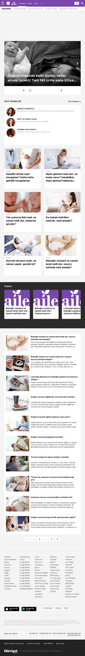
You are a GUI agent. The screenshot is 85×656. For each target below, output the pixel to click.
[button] (41, 141)
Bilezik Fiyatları (40, 581)
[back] (8, 3)
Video (6, 575)
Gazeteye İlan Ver (74, 633)
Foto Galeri (69, 567)
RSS (66, 608)
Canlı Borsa (39, 565)
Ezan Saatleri (55, 581)
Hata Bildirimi (48, 643)
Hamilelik (22, 3)
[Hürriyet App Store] (11, 609)
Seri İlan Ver (33, 633)
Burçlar (52, 562)
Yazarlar (7, 581)
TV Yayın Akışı (55, 578)
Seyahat (7, 578)
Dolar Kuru (38, 559)
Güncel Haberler (10, 559)
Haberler (7, 557)
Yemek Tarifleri (40, 589)
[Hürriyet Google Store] (28, 609)
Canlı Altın (38, 578)
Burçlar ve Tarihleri (72, 594)
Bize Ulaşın (60, 643)
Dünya (6, 562)
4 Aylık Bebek (25, 570)
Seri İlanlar (69, 573)
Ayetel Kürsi (54, 586)
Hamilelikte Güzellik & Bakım (68, 9)
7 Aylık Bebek (25, 578)
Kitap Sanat (54, 565)
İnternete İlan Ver (59, 633)
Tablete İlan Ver (45, 633)
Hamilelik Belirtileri (26, 589)
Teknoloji (68, 581)
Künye (67, 575)
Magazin (7, 570)
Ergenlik (43, 3)
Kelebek (53, 567)
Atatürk (53, 591)
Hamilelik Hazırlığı (20, 9)
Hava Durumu (9, 583)
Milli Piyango (54, 575)
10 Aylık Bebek (25, 586)
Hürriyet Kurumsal (33, 643)
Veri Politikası (70, 578)
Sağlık (6, 573)
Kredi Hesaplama (41, 575)
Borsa (37, 567)
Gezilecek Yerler (10, 586)
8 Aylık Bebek (25, 581)
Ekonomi (7, 565)
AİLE (14, 3)
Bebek (29, 3)
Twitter (58, 608)
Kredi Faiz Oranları (41, 583)
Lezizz (22, 559)
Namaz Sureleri (71, 597)
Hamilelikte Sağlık (51, 9)
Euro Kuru (38, 562)
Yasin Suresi (54, 589)
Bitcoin (37, 570)
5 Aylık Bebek (25, 573)
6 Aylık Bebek (25, 575)
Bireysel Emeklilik (41, 573)
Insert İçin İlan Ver (74, 635)
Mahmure (53, 557)
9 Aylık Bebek (25, 583)
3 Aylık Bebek (25, 567)
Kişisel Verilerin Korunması (14, 643)
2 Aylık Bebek (25, 565)
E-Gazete (69, 570)
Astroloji (7, 589)
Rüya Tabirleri (55, 583)
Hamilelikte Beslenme (35, 9)
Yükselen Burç (25, 557)
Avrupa (7, 567)
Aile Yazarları (12, 101)
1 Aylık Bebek (24, 562)
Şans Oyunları (40, 586)
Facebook (48, 608)
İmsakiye (38, 591)
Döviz (37, 557)
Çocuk (36, 3)
